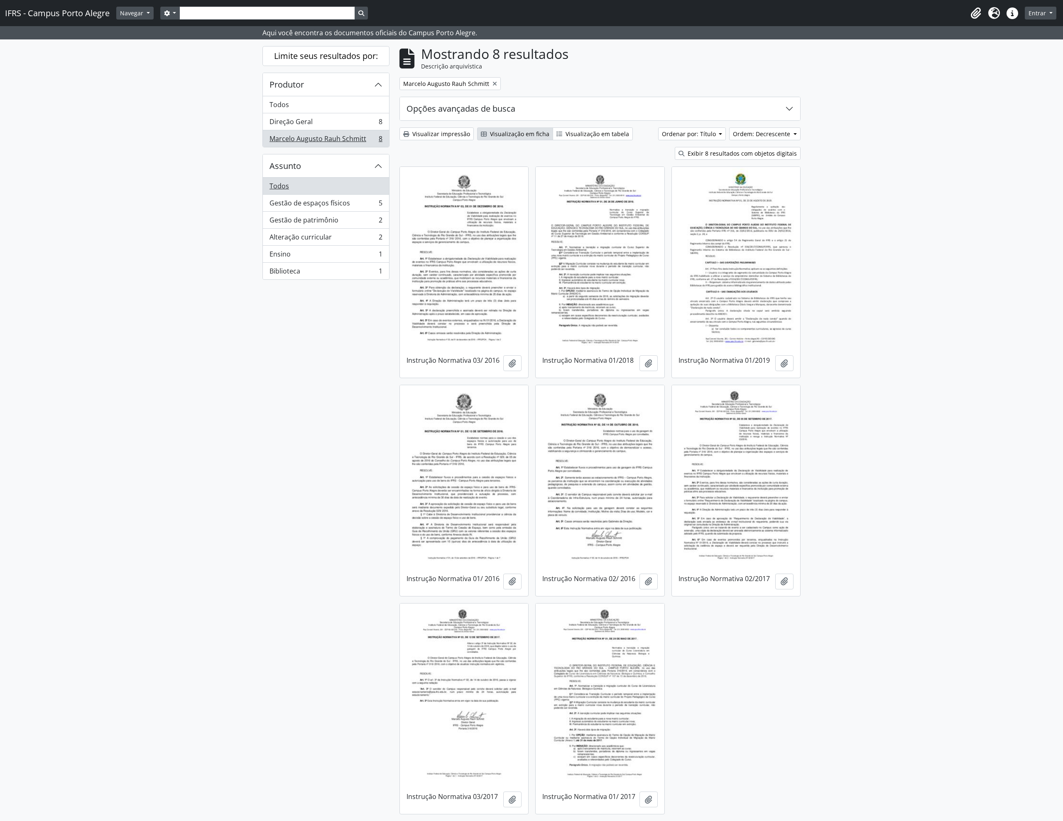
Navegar (132, 13)
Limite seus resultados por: (326, 55)
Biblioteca (325, 272)
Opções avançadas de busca (461, 108)
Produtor (286, 84)
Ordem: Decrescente (762, 134)
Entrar (1038, 13)
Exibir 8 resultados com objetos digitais (741, 153)
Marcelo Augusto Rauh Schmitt (325, 140)
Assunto (285, 165)
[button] (976, 13)
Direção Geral (325, 123)
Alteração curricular (325, 239)
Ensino (325, 256)
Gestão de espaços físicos (325, 205)
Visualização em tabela (596, 134)
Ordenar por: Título (690, 134)
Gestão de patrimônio (325, 222)
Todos (279, 104)
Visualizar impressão (440, 134)
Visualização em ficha (518, 134)
